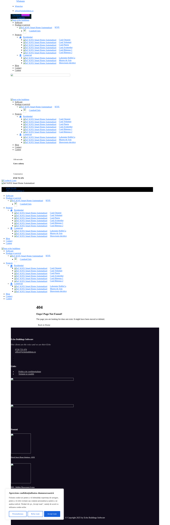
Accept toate (52, 514)
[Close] (61, 490)
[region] (34, 504)
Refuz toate (35, 514)
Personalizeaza (17, 514)
